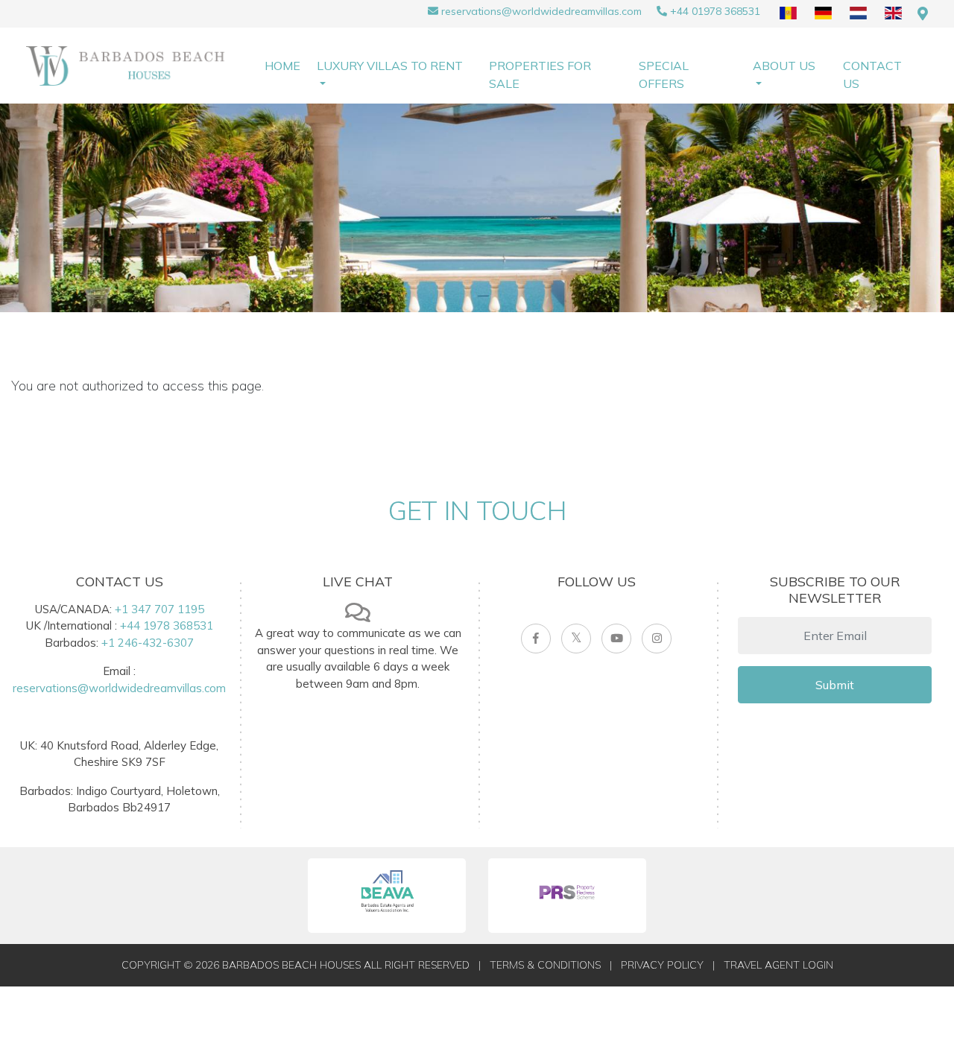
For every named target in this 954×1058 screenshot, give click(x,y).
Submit (834, 684)
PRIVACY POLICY (662, 965)
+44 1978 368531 (166, 625)
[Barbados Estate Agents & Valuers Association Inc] (387, 895)
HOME (282, 65)
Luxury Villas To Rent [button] (390, 65)
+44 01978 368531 (715, 11)
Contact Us (872, 74)
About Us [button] (784, 65)
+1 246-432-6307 (147, 643)
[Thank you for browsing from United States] (922, 13)
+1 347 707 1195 (159, 609)
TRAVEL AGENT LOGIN (778, 965)
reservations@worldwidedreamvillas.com (541, 11)
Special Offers (664, 74)
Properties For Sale (540, 74)
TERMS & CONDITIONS (545, 965)
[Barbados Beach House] (130, 64)
